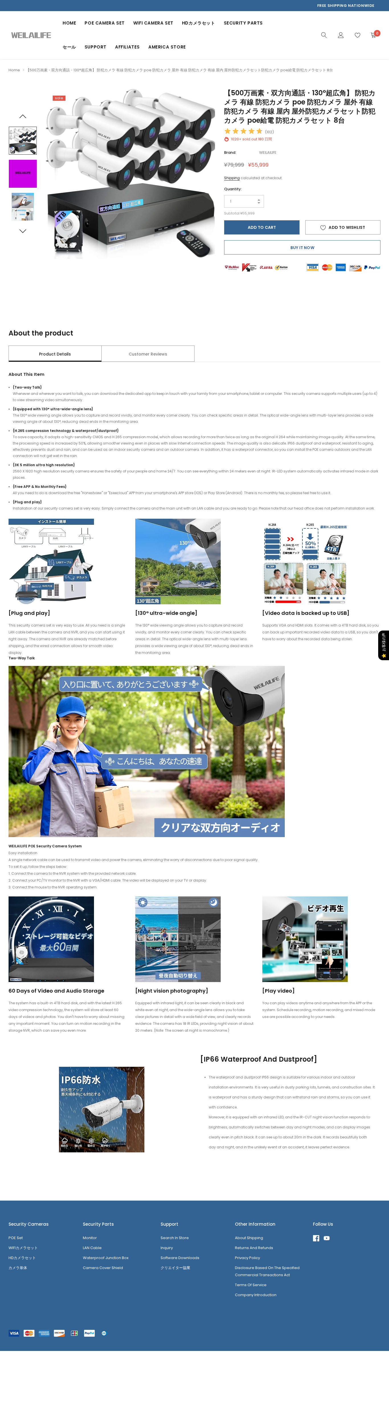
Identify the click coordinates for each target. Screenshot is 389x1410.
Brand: (230, 152)
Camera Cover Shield (103, 1267)
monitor (90, 1238)
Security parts (243, 23)
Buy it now (302, 248)
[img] (243, 132)
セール (69, 47)
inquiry (167, 1248)
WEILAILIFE (268, 152)
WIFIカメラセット (23, 1248)
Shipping (232, 177)
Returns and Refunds (254, 1248)
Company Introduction (256, 1295)
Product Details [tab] (55, 354)
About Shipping (249, 1238)
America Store (167, 47)
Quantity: (233, 189)
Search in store (175, 1238)
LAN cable (92, 1248)
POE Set (16, 1238)
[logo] (31, 35)
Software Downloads (180, 1257)
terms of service (251, 1285)
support (96, 47)
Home (69, 23)
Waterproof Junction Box (105, 1257)
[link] (324, 35)
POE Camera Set (104, 23)
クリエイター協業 (175, 1267)
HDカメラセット (198, 23)
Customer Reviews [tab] (148, 354)
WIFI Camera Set (153, 23)
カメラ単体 (18, 1267)
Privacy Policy (247, 1257)
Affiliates (127, 47)
